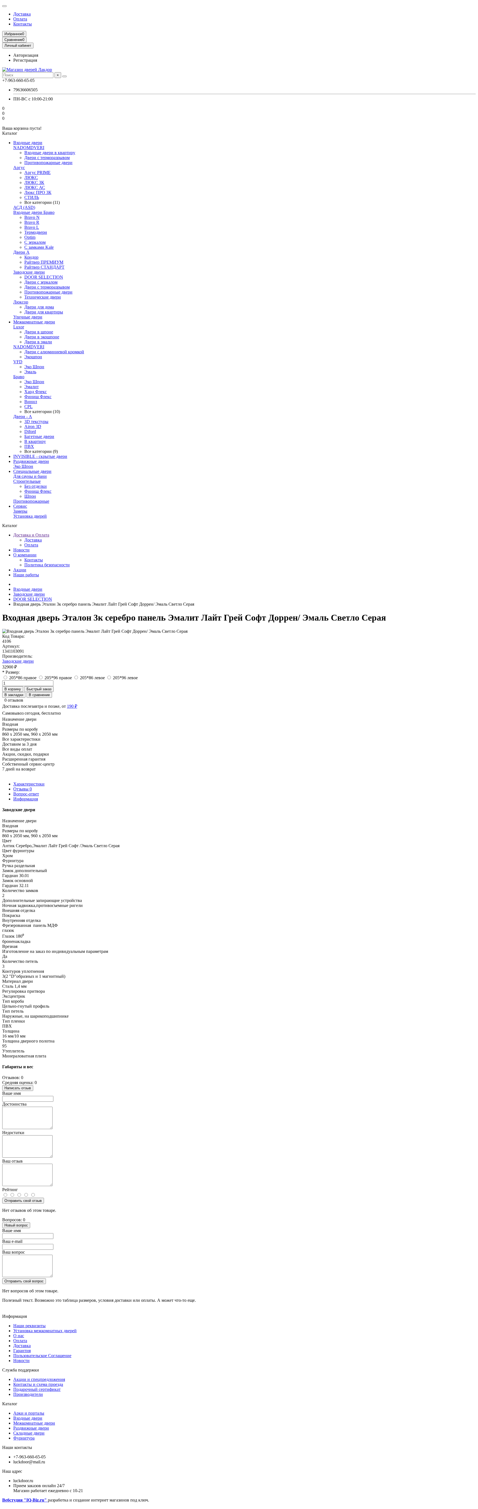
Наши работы (26, 574)
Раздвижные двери (31, 461)
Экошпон (33, 356)
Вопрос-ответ (26, 794)
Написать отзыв (17, 1088)
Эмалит (31, 386)
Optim (29, 237)
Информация (25, 799)
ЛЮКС (31, 177)
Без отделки (35, 486)
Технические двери (42, 297)
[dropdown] (4, 6)
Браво (18, 376)
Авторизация (25, 55)
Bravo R (31, 222)
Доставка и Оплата (31, 535)
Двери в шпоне (38, 332)
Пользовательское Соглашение (42, 1355)
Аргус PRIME (37, 172)
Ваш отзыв (12, 1161)
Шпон (30, 496)
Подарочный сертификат (37, 1389)
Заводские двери (29, 272)
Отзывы (22, 789)
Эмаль (30, 371)
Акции (19, 569)
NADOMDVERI (28, 147)
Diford (30, 431)
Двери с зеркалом (41, 282)
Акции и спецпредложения (39, 1379)
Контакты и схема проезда (38, 1384)
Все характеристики (21, 739)
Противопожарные (31, 501)
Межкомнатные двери (34, 322)
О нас (18, 1335)
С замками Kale (39, 247)
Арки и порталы (28, 1413)
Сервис (20, 506)
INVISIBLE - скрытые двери (40, 456)
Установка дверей (30, 516)
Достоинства (14, 1104)
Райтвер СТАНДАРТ (44, 267)
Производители (28, 1394)
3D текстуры (36, 421)
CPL (28, 406)
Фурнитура (24, 1438)
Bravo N (32, 217)
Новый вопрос (16, 1225)
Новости (21, 550)
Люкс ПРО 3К (37, 192)
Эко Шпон (34, 366)
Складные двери (29, 1433)
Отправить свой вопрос (24, 1281)
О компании (25, 555)
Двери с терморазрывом (47, 157)
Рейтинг (10, 1189)
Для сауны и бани (30, 476)
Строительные (27, 481)
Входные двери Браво (33, 212)
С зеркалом (35, 242)
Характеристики (29, 784)
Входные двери (27, 142)
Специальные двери (32, 471)
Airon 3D (32, 426)
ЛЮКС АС (34, 187)
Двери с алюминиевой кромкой (54, 351)
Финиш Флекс (37, 396)
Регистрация (25, 60)
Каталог (9, 1403)
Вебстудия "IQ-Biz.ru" (25, 1500)
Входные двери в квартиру (49, 152)
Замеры (20, 511)
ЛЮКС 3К (34, 182)
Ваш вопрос (13, 1252)
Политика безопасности (47, 564)
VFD (17, 361)
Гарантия (22, 1350)
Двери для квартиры (43, 312)
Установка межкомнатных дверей (45, 1330)
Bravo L (31, 227)
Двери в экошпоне (41, 337)
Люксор (20, 302)
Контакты (22, 24)
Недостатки (13, 1132)
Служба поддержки (20, 1370)
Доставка (22, 14)
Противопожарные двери (48, 162)
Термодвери (35, 232)
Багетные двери (39, 436)
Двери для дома (39, 307)
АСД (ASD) (24, 207)
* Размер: (11, 672)
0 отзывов (13, 700)
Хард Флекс (35, 391)
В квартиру (35, 441)
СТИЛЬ (31, 197)
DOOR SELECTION (43, 277)
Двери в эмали (38, 341)
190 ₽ (72, 706)
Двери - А (22, 416)
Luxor (18, 327)
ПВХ (29, 446)
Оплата (20, 19)
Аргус (19, 167)
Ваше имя (11, 1093)
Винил (30, 401)
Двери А (21, 252)
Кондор (31, 257)
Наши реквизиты (29, 1325)
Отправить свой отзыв (23, 1201)
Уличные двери (27, 317)
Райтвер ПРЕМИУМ (43, 262)
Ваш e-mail (12, 1241)
